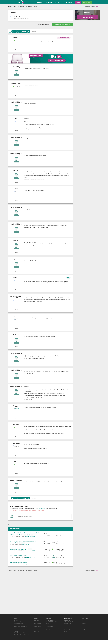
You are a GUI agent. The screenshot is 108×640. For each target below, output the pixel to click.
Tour (15, 625)
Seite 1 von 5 (35, 31)
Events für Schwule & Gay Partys (52, 628)
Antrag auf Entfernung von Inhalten (21, 634)
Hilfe (82, 621)
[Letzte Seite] (28, 31)
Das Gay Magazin (17, 621)
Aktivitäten (94, 6)
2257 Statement (17, 636)
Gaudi (65, 631)
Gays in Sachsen (37, 628)
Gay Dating (48, 618)
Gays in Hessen (37, 631)
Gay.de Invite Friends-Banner (70, 625)
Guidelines (16, 628)
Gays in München (37, 626)
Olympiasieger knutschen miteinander (18, 562)
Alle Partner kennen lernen (69, 629)
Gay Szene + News (29, 563)
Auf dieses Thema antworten (62, 24)
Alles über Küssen (87, 17)
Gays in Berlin (36, 620)
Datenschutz (16, 632)
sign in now (42, 508)
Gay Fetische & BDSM (30, 536)
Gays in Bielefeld (37, 623)
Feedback (84, 623)
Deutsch (70, 2)
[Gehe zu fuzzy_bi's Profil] (16, 411)
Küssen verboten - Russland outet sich (18, 555)
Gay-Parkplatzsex (49, 626)
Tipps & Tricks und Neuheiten (88, 625)
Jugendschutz (23, 632)
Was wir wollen (17, 626)
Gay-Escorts (48, 623)
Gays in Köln (36, 625)
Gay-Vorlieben (49, 629)
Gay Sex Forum (25, 18)
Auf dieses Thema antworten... (25, 516)
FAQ (82, 620)
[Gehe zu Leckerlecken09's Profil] (16, 485)
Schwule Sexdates (50, 620)
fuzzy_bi (16, 406)
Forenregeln (87, 6)
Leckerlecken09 (16, 480)
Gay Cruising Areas (50, 625)
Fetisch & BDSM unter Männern (52, 621)
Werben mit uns (67, 623)
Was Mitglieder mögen (18, 623)
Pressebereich (67, 620)
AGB (15, 629)
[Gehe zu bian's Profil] (16, 124)
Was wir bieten (24, 626)
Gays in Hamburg (37, 621)
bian (15, 118)
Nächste (24, 31)
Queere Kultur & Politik (30, 557)
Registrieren (87, 2)
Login (78, 2)
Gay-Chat (16, 620)
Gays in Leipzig (37, 629)
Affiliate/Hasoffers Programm (70, 621)
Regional (35, 618)
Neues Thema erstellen (43, 24)
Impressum (16, 631)
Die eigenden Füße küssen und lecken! (18, 549)
